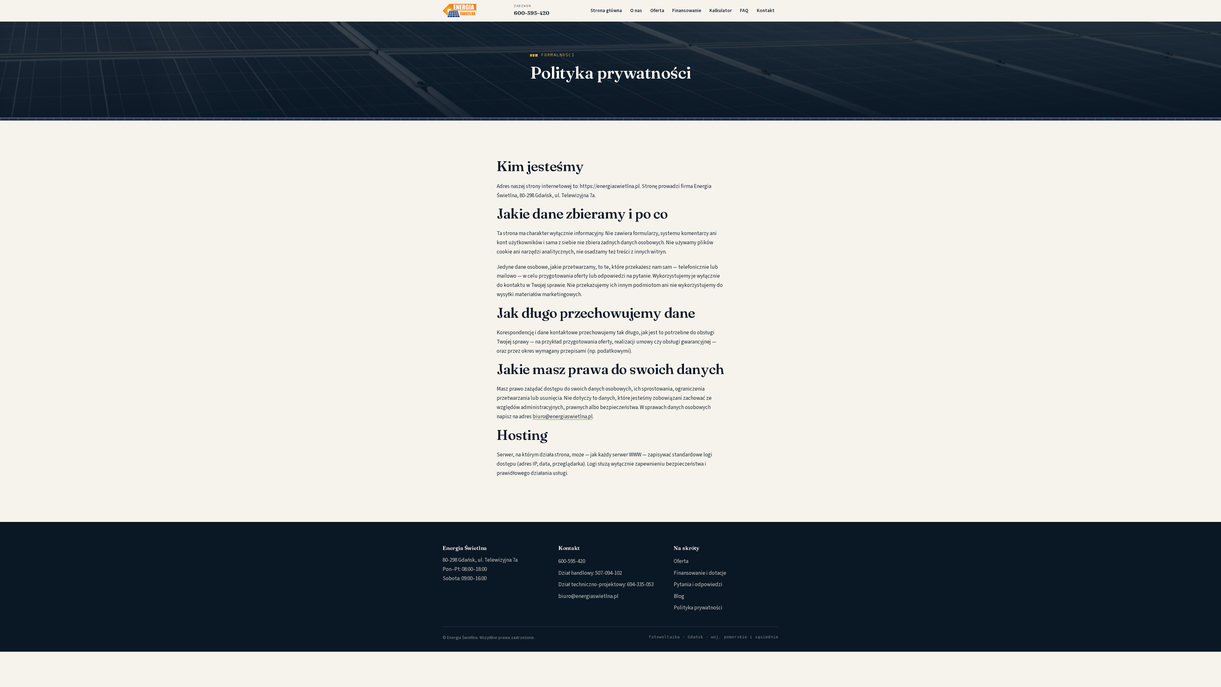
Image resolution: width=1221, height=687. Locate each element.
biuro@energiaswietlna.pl (563, 416)
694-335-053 (640, 584)
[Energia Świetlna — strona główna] (459, 10)
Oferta (657, 10)
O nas (636, 10)
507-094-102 (608, 573)
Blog (679, 596)
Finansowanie (686, 10)
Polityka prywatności (698, 608)
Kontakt (766, 10)
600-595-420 (531, 10)
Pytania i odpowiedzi (698, 584)
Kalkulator (720, 10)
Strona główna (606, 10)
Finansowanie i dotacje (700, 573)
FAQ (744, 10)
